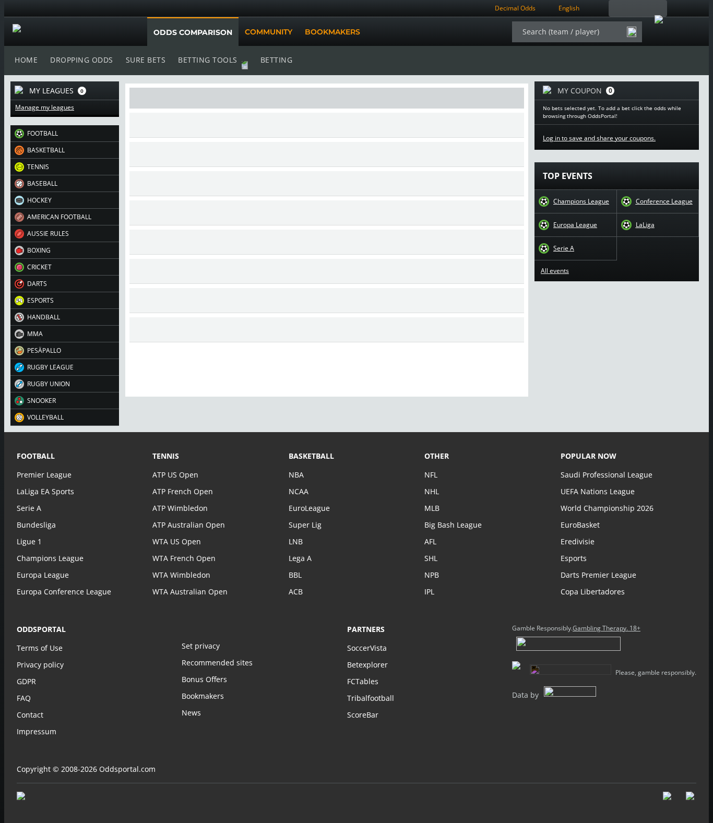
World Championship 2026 (607, 508)
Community (268, 32)
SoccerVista (367, 648)
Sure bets (146, 60)
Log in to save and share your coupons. (599, 138)
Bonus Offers (204, 679)
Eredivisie (578, 541)
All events (555, 271)
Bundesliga (36, 525)
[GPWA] (31, 798)
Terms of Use (40, 648)
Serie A (563, 248)
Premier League (44, 475)
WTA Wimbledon (181, 575)
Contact (30, 715)
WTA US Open (176, 541)
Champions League (581, 201)
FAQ (24, 698)
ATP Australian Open (188, 525)
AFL (430, 541)
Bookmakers (332, 32)
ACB (296, 592)
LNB (296, 541)
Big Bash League (453, 525)
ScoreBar (362, 715)
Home (26, 60)
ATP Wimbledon (180, 508)
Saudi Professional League (606, 475)
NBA (296, 475)
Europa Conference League (64, 592)
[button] (64, 133)
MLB (431, 508)
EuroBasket (580, 525)
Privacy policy (40, 665)
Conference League (664, 201)
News (191, 713)
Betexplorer (367, 665)
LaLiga (645, 225)
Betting (276, 60)
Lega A (300, 558)
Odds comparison (192, 32)
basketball (311, 456)
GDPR (26, 681)
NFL (430, 475)
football (36, 456)
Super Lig (305, 525)
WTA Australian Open (190, 592)
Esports (574, 558)
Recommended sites (217, 662)
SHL (430, 558)
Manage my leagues (44, 107)
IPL (429, 592)
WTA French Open (184, 558)
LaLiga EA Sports (45, 491)
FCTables (362, 681)
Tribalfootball (370, 698)
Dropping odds (81, 60)
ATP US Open (175, 475)
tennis (165, 456)
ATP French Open (182, 491)
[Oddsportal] (65, 32)
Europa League (575, 225)
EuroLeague (309, 508)
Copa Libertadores (593, 592)
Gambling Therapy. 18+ (606, 628)
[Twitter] (691, 801)
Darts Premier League (598, 575)
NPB (431, 575)
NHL (431, 491)
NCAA (298, 491)
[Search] (631, 31)
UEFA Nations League (598, 491)
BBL (295, 575)
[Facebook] (668, 801)
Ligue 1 (29, 541)
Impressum (36, 731)
